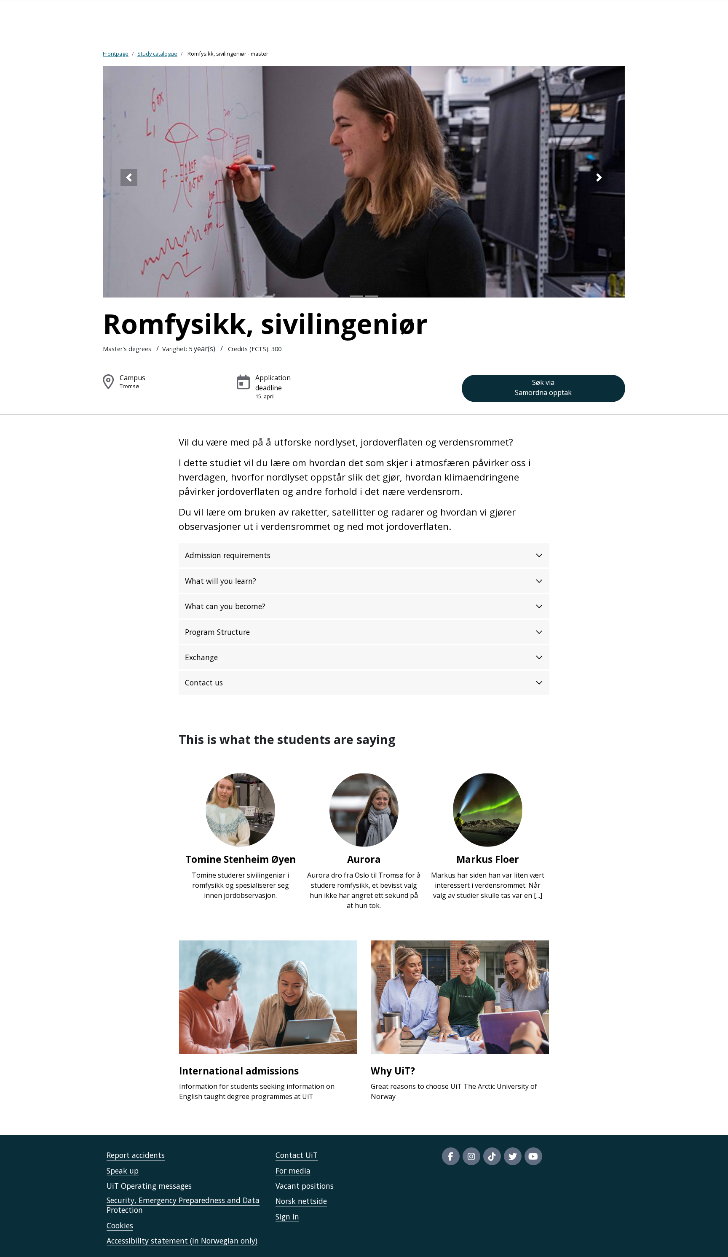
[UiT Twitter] (513, 1156)
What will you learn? (220, 581)
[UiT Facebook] (451, 1156)
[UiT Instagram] (471, 1156)
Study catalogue (157, 53)
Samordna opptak (543, 387)
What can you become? (225, 606)
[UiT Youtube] (533, 1156)
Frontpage (115, 53)
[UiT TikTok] (492, 1156)
